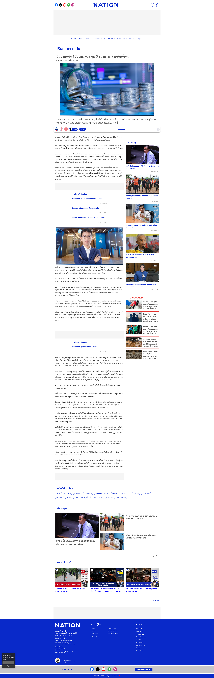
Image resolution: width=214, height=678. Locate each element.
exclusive (95, 634)
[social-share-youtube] (64, 5)
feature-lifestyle (114, 634)
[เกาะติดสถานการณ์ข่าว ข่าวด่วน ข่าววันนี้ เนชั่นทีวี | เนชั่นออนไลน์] (105, 5)
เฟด (108, 493)
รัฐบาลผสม (59, 497)
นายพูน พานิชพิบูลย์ (79, 497)
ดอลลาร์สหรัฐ (99, 493)
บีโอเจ (128, 493)
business (95, 636)
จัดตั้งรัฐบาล (146, 493)
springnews (139, 642)
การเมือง (136, 493)
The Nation (139, 628)
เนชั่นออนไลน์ (110, 497)
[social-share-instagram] (72, 5)
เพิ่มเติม (4, 659)
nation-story (112, 631)
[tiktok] (98, 670)
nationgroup (139, 631)
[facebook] (92, 670)
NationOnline (121, 497)
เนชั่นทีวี (91, 497)
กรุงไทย (68, 497)
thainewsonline (140, 645)
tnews (138, 648)
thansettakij (139, 651)
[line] (109, 670)
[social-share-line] (68, 5)
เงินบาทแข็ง (67, 493)
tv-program (112, 628)
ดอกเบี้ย (114, 493)
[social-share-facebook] (56, 5)
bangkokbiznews (141, 637)
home (93, 628)
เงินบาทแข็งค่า (78, 493)
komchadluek (140, 634)
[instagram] (115, 670)
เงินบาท (58, 493)
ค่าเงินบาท (89, 493)
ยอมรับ (8, 663)
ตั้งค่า (8, 666)
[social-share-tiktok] (60, 5)
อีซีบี (122, 493)
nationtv (138, 639)
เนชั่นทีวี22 (100, 497)
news (93, 631)
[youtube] (103, 670)
